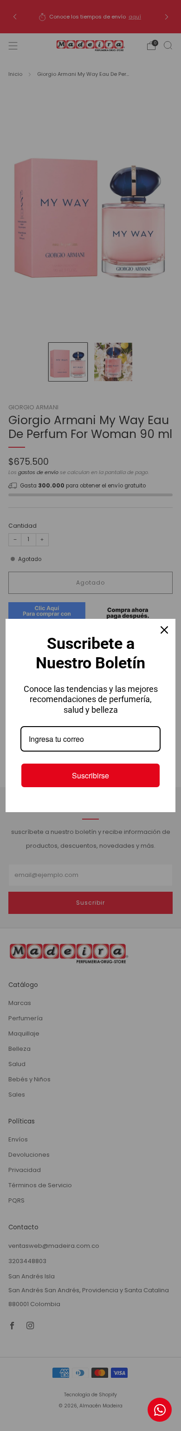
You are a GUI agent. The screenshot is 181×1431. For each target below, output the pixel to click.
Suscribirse (90, 775)
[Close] (164, 630)
